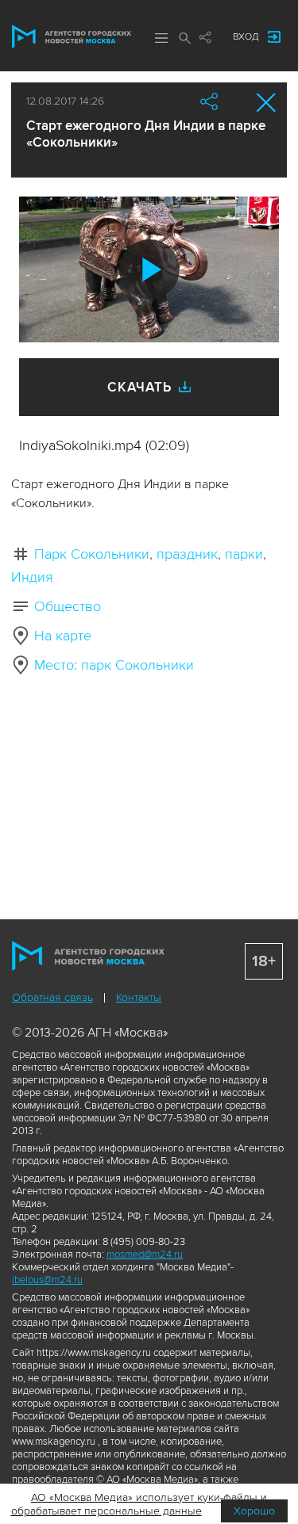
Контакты (138, 997)
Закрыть (266, 102)
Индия (32, 577)
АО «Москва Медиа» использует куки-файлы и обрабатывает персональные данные (139, 1504)
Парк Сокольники (91, 554)
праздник (187, 554)
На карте (62, 635)
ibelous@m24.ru (47, 1280)
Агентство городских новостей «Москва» (71, 36)
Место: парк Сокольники (114, 665)
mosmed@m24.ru (144, 1254)
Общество (67, 606)
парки (244, 554)
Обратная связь (52, 997)
